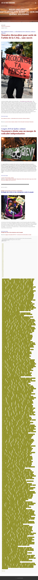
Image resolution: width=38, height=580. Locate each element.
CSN (8, 326)
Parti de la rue (25, 410)
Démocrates (33, 328)
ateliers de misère (5, 474)
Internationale (30, 370)
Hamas (10, 508)
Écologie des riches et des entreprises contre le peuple (12, 232)
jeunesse (16, 375)
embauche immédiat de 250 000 (12, 333)
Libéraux (20, 383)
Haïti (6, 366)
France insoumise (9, 350)
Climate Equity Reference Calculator (8, 483)
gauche (27, 357)
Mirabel (23, 399)
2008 (3, 261)
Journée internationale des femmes (14, 376)
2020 (3, 249)
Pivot (25, 414)
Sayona (13, 442)
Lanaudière (33, 380)
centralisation (27, 305)
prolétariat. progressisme (30, 542)
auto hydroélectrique (20, 292)
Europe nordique (23, 335)
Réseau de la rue (16, 434)
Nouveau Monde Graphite (7, 405)
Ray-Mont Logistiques (6, 546)
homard (8, 367)
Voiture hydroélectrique (12, 565)
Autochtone (31, 292)
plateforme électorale (17, 418)
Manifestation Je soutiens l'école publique (17, 391)
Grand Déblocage (17, 361)
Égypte (25, 491)
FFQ (23, 348)
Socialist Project (13, 554)
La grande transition (9, 379)
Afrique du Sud (27, 469)
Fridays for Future (14, 353)
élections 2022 (11, 340)
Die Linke (4, 331)
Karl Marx (27, 378)
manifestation (30, 389)
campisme (12, 302)
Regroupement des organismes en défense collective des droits (13, 547)
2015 (3, 254)
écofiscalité (22, 121)
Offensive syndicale (29, 406)
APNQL (4, 288)
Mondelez (26, 526)
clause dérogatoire (15, 309)
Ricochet (11, 439)
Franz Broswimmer (19, 352)
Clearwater (27, 309)
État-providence (11, 345)
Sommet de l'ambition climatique (8, 448)
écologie (15, 337)
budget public (21, 300)
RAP (28, 545)
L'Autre (4, 379)
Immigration (32, 511)
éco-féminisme (18, 336)
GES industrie (33, 503)
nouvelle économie (6, 406)
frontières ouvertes (6, 356)
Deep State (14, 327)
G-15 (21, 356)
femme (11, 496)
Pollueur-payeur (20, 422)
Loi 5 (22, 386)
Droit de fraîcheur (19, 332)
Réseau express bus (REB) (7, 550)
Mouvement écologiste (11, 401)
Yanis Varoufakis (5, 567)
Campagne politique (6, 302)
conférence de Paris (25, 316)
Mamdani (25, 389)
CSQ (10, 326)
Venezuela (23, 564)
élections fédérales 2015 (26, 340)
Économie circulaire (21, 337)
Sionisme (8, 444)
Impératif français (5, 512)
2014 (3, 255)
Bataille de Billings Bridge (22, 294)
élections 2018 (5, 340)
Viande (27, 564)
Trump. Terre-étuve (24, 460)
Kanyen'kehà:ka (5, 516)
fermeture (4, 348)
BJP (23, 296)
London (32, 518)
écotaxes (20, 339)
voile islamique (19, 465)
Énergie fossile (5, 343)
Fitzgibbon (13, 349)
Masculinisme (19, 395)
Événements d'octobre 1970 (22, 495)
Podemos (10, 421)
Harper (20, 508)
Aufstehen (27, 290)
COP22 (30, 320)
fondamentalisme (22, 349)
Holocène (4, 367)
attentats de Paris (21, 290)
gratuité (25, 504)
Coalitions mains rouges (15, 314)
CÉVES (31, 305)
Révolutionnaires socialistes (7, 551)
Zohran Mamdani (31, 466)
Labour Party (25, 380)
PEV (32, 413)
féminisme (19, 348)
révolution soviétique (14, 438)
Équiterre (10, 344)
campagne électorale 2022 (26, 301)
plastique (29, 417)
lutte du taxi (11, 389)
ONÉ (7, 408)
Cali (3, 301)
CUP (16, 326)
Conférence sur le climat (27, 483)
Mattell (24, 395)
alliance (12, 283)
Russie (11, 440)
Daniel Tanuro (28, 326)
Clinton (27, 310)
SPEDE (26, 449)
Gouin (3, 361)
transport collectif (20, 457)
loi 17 (25, 386)
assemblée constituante (17, 289)
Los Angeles (10, 388)
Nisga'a (10, 404)
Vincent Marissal (5, 465)
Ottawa (31, 408)
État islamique (32, 344)
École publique (10, 337)
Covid (13, 323)
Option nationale (18, 408)
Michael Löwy (9, 397)
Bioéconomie (19, 296)
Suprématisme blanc (19, 556)
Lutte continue (27, 388)
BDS (3, 296)
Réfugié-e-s (10, 432)
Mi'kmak (31, 396)
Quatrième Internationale (7, 543)
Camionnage (13, 478)
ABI (3, 280)
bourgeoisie (17, 298)
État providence (5, 345)
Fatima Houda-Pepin (6, 496)
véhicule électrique (20, 462)
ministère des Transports (16, 399)
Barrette (15, 294)
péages (6, 234)
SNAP (13, 444)
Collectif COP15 (29, 314)
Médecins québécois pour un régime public (9, 525)
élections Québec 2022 (23, 341)
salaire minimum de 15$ (15, 552)
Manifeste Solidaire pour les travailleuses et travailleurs (22, 392)
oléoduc (4, 408)
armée (32, 288)
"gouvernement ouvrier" (15, 279)
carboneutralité (5, 305)
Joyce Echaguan (32, 515)
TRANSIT (10, 559)
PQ (10, 423)
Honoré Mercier (13, 367)
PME (6, 421)
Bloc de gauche (30, 296)
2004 (3, 265)
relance (23, 430)
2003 (3, 266)
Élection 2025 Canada (30, 491)
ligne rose (13, 384)
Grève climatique (20, 363)
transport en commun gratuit (15, 560)
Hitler (16, 366)
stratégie (29, 451)
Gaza (18, 358)
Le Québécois (32, 517)
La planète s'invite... (6, 517)
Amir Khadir (10, 285)
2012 (3, 257)
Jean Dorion (28, 374)
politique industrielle (6, 422)
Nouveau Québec (15, 405)
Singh (30, 443)
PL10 (31, 414)
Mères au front (19, 396)
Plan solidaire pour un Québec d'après (26, 101)
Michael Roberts (15, 397)
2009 (3, 260)
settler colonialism (14, 443)
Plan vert (25, 417)
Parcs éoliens (5, 533)
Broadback (21, 298)
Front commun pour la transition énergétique (10, 354)
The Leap (25, 455)
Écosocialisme (20, 491)
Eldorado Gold (11, 490)
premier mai (16, 539)
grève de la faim (26, 363)
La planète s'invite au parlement (26, 379)
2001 (3, 268)
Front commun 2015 (6, 500)
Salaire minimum (19, 440)
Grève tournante (16, 365)
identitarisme (11, 369)
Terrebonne (4, 455)
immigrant (22, 511)
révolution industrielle (6, 438)
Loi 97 (20, 387)
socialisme (28, 444)
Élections (29, 339)
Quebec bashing (27, 427)
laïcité (29, 380)
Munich (21, 528)
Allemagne (8, 283)
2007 (3, 262)
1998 (3, 271)
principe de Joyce (13, 425)
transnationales (13, 457)
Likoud (18, 384)
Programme (4, 426)
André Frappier (15, 285)
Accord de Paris (11, 280)
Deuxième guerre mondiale (29, 327)
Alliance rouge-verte (29, 283)
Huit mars (25, 367)
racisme (26, 429)
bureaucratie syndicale (6, 478)
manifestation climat (6, 391)
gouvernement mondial (9, 361)
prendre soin (13, 180)
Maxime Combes (5, 396)
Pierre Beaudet (7, 534)
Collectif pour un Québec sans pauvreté (9, 315)
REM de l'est (31, 430)
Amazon (23, 284)
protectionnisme (15, 427)
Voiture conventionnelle (27, 465)
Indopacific (10, 370)
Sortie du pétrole (17, 448)
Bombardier (22, 297)
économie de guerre (28, 337)
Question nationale (15, 543)
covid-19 (16, 323)
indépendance (19, 179)
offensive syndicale (13, 530)
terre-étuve (19, 453)
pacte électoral (13, 409)
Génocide (9, 359)
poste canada (5, 539)
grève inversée (5, 365)
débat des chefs (32, 487)
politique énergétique (16, 538)
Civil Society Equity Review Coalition (25, 307)
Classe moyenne (8, 309)
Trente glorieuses (5, 460)
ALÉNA (4, 283)
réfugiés (14, 432)
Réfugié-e (27, 548)
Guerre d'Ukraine (5, 508)
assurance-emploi (5, 290)
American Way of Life (29, 284)
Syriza (29, 452)
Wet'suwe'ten (10, 466)
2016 (3, 253)
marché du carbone (31, 393)
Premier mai (15, 423)
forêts (32, 349)
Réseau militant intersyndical (15, 435)
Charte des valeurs (30, 481)
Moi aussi (25, 400)
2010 (3, 259)
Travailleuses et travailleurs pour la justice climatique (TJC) (12, 563)
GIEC (19, 359)
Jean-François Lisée (30, 513)
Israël (9, 374)
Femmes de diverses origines (19, 496)
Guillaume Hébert (31, 365)
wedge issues (7, 180)
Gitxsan (22, 359)
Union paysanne (11, 461)
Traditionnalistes (23, 456)
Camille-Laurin (7, 301)
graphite (4, 362)
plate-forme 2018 (14, 535)
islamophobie (5, 374)
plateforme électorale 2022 (27, 418)
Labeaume (14, 380)
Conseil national (12, 319)
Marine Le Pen (10, 395)
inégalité (4, 513)
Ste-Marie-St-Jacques (16, 451)
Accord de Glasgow (15, 468)
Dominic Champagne (22, 331)
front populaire (26, 354)
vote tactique (19, 565)
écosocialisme (12, 339)
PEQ (27, 533)
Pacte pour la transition (20, 409)
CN (29, 310)
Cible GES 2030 (12, 307)
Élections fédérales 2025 (6, 494)
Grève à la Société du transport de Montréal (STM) (14, 505)
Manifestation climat (6, 521)
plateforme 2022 (10, 418)
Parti (14, 410)
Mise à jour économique (29, 399)
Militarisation (9, 399)
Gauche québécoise (6, 358)
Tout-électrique (16, 456)
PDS (18, 413)
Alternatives (18, 284)
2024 (3, 245)
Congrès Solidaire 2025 (17, 318)
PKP (28, 414)
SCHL (20, 442)
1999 (3, 270)
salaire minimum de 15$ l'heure (29, 440)
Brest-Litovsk (16, 477)
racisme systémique (32, 429)
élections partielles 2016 (14, 341)
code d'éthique (23, 314)
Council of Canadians (30, 322)
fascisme (10, 346)
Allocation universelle (25, 472)
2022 (3, 247)
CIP (17, 307)
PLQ (30, 419)
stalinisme (4, 451)
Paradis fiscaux (5, 410)
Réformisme (4, 432)
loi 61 (32, 386)
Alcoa (25, 281)
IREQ (17, 513)
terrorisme (9, 455)
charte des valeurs (5, 306)
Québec (32, 427)
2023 (3, 246)
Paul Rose (26, 412)
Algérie (25, 470)
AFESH (4, 281)
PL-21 (19, 534)
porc (25, 422)
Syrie (29, 556)
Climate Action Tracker (20, 310)
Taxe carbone (11, 558)
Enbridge (16, 490)
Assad (11, 289)
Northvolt (20, 404)
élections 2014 (13, 492)
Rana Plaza (24, 545)
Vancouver (14, 462)
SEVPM (26, 552)
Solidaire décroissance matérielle (12, 447)
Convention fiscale (10, 485)
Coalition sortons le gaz (6, 314)
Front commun (20, 353)
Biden (10, 296)
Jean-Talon (12, 375)
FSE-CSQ (11, 356)
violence (31, 564)
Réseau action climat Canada (7, 434)
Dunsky (30, 332)
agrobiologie (17, 281)
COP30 (11, 486)
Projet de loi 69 (10, 426)
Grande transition (31, 361)
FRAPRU (24, 352)
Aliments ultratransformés (17, 472)
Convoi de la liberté (18, 485)
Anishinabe (26, 121)
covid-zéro (20, 323)
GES (29, 358)
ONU (14, 408)
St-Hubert (32, 555)
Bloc (26, 296)
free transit (29, 352)
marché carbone (24, 393)
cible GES (7, 307)
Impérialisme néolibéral (24, 512)
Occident (30, 529)
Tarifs (3, 453)
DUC (27, 332)
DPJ (32, 331)
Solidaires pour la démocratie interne (25, 447)
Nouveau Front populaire (27, 404)
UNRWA (21, 461)
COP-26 (15, 320)
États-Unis (11, 495)
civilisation (33, 307)
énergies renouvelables (27, 343)
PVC (22, 427)
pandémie (31, 409)
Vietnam (17, 464)
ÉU (20, 345)
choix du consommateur (30, 306)
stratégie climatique (6, 452)
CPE (31, 323)
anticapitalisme (26, 473)
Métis (24, 396)
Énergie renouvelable (12, 343)
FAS (6, 346)
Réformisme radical (21, 548)
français (21, 350)
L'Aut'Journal (33, 378)
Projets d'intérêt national (31, 426)
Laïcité (17, 517)
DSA (24, 332)
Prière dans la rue (5, 541)
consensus (4, 485)
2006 (3, 263)
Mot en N (9, 528)
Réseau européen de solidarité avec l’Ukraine (27, 434)
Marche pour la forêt (17, 393)
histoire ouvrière (15, 509)
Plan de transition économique (7, 417)
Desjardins (19, 327)
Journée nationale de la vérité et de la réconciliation (11, 378)
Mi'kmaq (4, 397)
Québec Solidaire (8, 179)
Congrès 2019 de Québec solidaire (7, 177)
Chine (11, 306)
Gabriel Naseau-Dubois (6, 357)
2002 (3, 267)
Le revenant (4, 518)
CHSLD (4, 307)
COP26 (34, 320)
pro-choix (29, 541)
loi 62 (3, 387)
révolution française (28, 436)
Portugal (4, 423)
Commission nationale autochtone (8, 316)
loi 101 (29, 518)
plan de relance (8, 121)
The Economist (14, 455)
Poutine (8, 423)
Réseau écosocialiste (6, 435)
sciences (22, 552)
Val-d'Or (4, 462)
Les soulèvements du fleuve (7, 383)
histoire (24, 508)
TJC (28, 455)
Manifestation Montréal (29, 391)
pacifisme (7, 409)
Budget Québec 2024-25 (28, 300)
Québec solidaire (14, 121)
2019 (3, 250)
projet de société (16, 426)
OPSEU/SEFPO (5, 568)
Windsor (15, 466)
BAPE (8, 294)
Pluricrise (33, 419)
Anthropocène (21, 473)
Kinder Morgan (11, 516)
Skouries (30, 552)
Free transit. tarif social (6, 353)
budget (26, 298)
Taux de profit (8, 453)
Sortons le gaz (30, 448)
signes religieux (25, 443)
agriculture (11, 470)
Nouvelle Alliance (29, 405)
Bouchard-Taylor (10, 298)
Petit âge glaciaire (28, 413)
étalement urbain (26, 344)
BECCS (6, 296)
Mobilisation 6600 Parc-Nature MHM (13, 400)
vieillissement (12, 464)
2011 (3, 258)
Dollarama (16, 331)
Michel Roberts (33, 397)
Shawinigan (20, 443)
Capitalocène (29, 303)
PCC (10, 413)
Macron (16, 389)
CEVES (19, 481)
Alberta (21, 281)
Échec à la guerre (11, 336)
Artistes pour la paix (6, 289)
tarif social (33, 452)
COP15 (19, 320)
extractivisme (30, 335)
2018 (3, 251)
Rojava (32, 439)
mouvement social (19, 401)
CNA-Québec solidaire (6, 311)
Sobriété (16, 444)
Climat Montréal (5, 310)
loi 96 (16, 387)
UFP (12, 564)
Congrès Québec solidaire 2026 (8, 318)
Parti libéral (30, 410)
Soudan (4, 449)
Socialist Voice (19, 554)
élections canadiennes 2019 (21, 492)
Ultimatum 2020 (5, 461)
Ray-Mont (10, 430)
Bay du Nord (21, 475)
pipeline (12, 534)
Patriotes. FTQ (16, 412)
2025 (3, 244)
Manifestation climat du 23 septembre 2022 (17, 521)
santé (7, 442)
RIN (14, 439)
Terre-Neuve (29, 453)
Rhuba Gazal (29, 438)
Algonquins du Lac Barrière (7, 472)
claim (3, 309)
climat (32, 309)
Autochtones (5, 293)
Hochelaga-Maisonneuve (31, 366)
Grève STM (18, 507)
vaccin (31, 461)
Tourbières (11, 456)
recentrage (14, 430)
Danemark (23, 326)
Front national (20, 354)
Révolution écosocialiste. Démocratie (18, 436)
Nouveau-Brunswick (22, 405)
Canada (16, 302)
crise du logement (32, 324)
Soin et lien (25, 554)
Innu (18, 370)
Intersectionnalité (12, 371)
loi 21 (28, 386)
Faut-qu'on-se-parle (16, 346)
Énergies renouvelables (28, 494)
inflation (14, 370)
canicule (4, 303)
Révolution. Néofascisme (29, 550)
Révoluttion (14, 551)
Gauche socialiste (13, 358)
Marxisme (16, 524)
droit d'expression (12, 332)
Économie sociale (5, 339)
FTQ (18, 356)
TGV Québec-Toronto (22, 558)
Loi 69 (10, 387)
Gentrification (25, 358)
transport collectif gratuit (28, 457)
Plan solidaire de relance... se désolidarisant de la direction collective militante (15, 118)
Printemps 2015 (12, 541)
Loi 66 (7, 387)
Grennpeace (4, 363)
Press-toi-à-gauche (27, 423)
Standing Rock (9, 451)
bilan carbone (33, 475)
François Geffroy (26, 350)
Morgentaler (4, 528)
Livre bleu (28, 384)
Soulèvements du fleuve (10, 449)
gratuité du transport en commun (12, 362)
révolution (22, 435)
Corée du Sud (19, 322)
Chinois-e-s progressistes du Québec (19, 306)
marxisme (20, 524)
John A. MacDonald (28, 375)
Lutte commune (20, 388)
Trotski (11, 460)
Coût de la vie (5, 323)
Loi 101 (26, 387)
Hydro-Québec (30, 367)
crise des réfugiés (25, 324)
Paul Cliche (22, 412)
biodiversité (14, 296)
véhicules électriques (28, 462)
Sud (10, 452)
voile (15, 465)
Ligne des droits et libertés (7, 384)
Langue (20, 517)
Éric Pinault (20, 344)
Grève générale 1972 (6, 507)
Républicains (26, 432)
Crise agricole (5, 324)
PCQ (13, 413)
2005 (3, 264)
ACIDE (30, 280)
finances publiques (11, 498)
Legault (29, 382)
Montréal (30, 400)
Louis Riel (15, 388)
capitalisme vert (23, 303)
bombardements (16, 297)
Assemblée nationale (26, 289)
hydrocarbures (5, 369)
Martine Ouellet (10, 524)
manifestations (5, 392)
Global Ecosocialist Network (9, 504)
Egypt (3, 490)
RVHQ (14, 440)
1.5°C (21, 279)
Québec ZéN (21, 429)
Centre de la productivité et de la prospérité (9, 481)
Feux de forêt (9, 348)
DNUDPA (11, 331)
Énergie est (30, 341)
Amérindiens (4, 285)
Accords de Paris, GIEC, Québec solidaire (9, 469)
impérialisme (21, 369)
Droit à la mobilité (5, 332)
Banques (4, 294)
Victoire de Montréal (6, 464)
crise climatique (18, 324)
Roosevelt (4, 440)
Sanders (4, 442)
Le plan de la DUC (23, 382)
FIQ (9, 349)
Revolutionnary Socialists (6, 548)
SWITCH (14, 234)
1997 (3, 272)
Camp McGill (19, 301)
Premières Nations (23, 539)
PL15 (34, 414)
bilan (29, 475)
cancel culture (29, 302)
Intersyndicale (18, 371)
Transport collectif (16, 559)
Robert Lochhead (26, 439)
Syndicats (25, 452)
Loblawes (11, 386)
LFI (13, 383)
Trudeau (14, 460)
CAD (34, 300)
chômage (11, 482)
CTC (13, 326)
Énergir (33, 343)
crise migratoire (12, 487)
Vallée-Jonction (8, 462)
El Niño (7, 490)
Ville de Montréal (22, 464)
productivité (32, 425)
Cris (33, 323)
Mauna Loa (28, 395)
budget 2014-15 (22, 477)
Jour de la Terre (5, 376)
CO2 (11, 311)
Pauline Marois (32, 412)
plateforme (4, 418)
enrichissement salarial (6, 335)
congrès (31, 316)
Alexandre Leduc (30, 281)
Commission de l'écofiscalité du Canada (23, 234)
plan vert (31, 534)
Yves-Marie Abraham (21, 466)
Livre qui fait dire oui (6, 386)
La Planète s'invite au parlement (25, 516)
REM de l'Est (29, 547)
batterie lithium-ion (30, 294)
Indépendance (31, 512)
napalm (31, 401)
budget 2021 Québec (6, 300)
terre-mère (24, 453)
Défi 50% (28, 328)
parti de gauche (19, 410)
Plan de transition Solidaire (18, 417)
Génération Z (5, 359)
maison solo (20, 389)
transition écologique (6, 457)
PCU (15, 413)
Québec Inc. (9, 429)
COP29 (7, 322)
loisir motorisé (5, 388)
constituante (32, 319)
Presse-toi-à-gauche (6, 425)
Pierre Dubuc (14, 414)
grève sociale (11, 365)
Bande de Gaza (15, 475)
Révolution (22, 550)
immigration (16, 369)
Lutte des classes (5, 389)
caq (9, 479)
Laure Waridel (5, 382)
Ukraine (29, 460)
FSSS (15, 356)
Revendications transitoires (17, 431)
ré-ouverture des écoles (26, 431)
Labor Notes (19, 380)
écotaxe (16, 339)
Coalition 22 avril (16, 311)
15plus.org (29, 279)
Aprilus (18, 288)
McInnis (10, 396)
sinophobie (4, 444)
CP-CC (25, 323)
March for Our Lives (6, 279)
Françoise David (11, 352)
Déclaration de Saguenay (7, 328)
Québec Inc (4, 429)
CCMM (18, 305)
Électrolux (22, 494)
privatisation (19, 425)
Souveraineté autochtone (19, 449)
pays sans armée (33, 179)
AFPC (7, 281)
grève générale (33, 363)
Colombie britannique (20, 315)
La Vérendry (9, 380)
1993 (3, 274)
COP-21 (12, 320)
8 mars (25, 279)
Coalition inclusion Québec (25, 313)
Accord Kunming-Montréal (19, 280)
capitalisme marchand (15, 303)
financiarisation (18, 498)
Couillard (23, 322)
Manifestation (20, 520)
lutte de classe (33, 388)
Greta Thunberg (10, 363)
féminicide (14, 348)
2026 (3, 243)
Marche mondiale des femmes (7, 393)
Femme (22, 346)
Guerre (26, 365)
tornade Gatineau (5, 456)
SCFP (17, 442)
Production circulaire (25, 425)
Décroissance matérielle (21, 328)
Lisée (21, 384)
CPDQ (28, 323)
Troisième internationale (26, 563)
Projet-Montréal (23, 426)
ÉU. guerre (23, 345)
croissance (4, 326)
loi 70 (13, 387)
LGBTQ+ (16, 383)
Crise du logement (5, 487)
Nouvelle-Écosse (12, 406)
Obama (23, 406)
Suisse (17, 452)
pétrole (4, 414)
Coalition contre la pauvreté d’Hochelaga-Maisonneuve (11, 313)
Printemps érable (18, 541)
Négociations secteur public (7, 529)
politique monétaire (13, 422)
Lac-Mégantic (12, 517)
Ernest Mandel (13, 335)
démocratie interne (25, 179)
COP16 (23, 320)
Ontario (10, 408)
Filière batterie (27, 348)
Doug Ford (29, 331)
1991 (3, 276)
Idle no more (17, 511)
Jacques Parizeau (14, 374)
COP (8, 320)
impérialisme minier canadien (14, 512)
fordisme (28, 349)
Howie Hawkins (19, 367)
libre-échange (26, 383)
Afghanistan (22, 469)
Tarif (7, 558)
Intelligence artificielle (23, 370)
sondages (17, 555)
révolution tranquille (22, 438)
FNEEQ (17, 349)
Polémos (20, 421)
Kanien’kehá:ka (22, 378)
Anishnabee (30, 285)
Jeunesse (8, 515)
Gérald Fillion (15, 359)
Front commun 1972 (27, 353)
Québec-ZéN (11, 545)
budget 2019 (30, 298)
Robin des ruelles (20, 551)
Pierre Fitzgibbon (20, 414)
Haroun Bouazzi (11, 366)
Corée (14, 322)
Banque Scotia (30, 293)
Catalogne (14, 305)
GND (28, 359)
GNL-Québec (32, 359)
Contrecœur (4, 320)
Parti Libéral (16, 533)
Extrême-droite (5, 336)
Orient (24, 408)
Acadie (6, 280)
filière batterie (5, 498)
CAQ (19, 121)
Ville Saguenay (29, 464)
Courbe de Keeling (16, 486)
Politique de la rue (31, 537)
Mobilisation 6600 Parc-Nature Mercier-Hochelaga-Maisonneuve (13, 526)
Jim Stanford (22, 375)
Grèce (15, 363)
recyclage (19, 430)
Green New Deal (21, 362)
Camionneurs (13, 301)
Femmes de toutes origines (29, 346)
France (4, 350)
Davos (10, 327)
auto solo (26, 292)
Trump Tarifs (8, 564)
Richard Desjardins (6, 439)
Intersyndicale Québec (25, 371)
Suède (14, 452)
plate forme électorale (6, 535)
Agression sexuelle (5, 470)
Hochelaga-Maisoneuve (22, 366)
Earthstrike (4, 333)
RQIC (8, 440)
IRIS (19, 513)
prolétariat (4, 427)
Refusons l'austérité (14, 546)
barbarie (11, 294)
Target (4, 558)
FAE (27, 345)
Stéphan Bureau (23, 451)
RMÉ (21, 439)
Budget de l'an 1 (29, 477)
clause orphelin (22, 309)
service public (30, 442)
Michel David (21, 397)
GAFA (12, 357)
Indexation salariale (28, 369)
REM (26, 430)
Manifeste (10, 392)
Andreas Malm (10, 473)
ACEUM (26, 280)
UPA (24, 461)
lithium (24, 384)
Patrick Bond (11, 412)
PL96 (22, 534)
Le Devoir (9, 382)
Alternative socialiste (12, 284)
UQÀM (28, 461)
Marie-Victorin (5, 524)
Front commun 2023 (21, 500)
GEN (21, 358)
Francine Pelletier (16, 350)
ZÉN (26, 466)
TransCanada (29, 456)
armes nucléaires (27, 288)
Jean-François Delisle (6, 375)
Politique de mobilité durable (7, 538)
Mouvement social (15, 528)
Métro (28, 396)
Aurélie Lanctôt (32, 290)
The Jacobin (20, 455)
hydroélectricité (11, 511)
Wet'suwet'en (31, 565)
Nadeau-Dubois (26, 401)
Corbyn (11, 322)
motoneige (4, 401)
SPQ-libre (29, 449)
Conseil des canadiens (26, 318)
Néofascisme (15, 529)
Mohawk (21, 400)
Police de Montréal (26, 421)
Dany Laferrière (5, 327)
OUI (34, 408)
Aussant (4, 292)
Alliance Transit (5, 284)
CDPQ (24, 479)
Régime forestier (19, 432)
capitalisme (31, 478)
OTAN (27, 408)
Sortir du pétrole (23, 448)
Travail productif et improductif (27, 560)
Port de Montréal (30, 422)
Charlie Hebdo (23, 481)
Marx (15, 395)
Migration (4, 399)
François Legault (5, 352)
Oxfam (4, 409)
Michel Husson (26, 397)
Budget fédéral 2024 (14, 300)
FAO (31, 495)
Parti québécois (5, 412)
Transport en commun (6, 560)
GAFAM (15, 357)
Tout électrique (5, 559)
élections (8, 492)
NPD (20, 406)
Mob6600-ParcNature (25, 525)
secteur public (24, 442)
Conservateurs (26, 319)
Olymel (27, 530)
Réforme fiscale (14, 548)
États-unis (17, 345)
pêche (7, 414)
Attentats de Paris (17, 474)
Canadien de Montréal (22, 302)
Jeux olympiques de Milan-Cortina (17, 515)
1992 (3, 275)
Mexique (14, 396)
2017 (3, 252)
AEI (32, 280)
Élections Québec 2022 (15, 494)
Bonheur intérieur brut (29, 297)
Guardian (22, 365)
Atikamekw (31, 121)
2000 (3, 269)
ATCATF (11, 290)
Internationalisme (5, 371)
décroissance (14, 328)
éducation (25, 339)
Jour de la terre (26, 515)
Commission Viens (18, 316)
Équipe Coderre (5, 344)
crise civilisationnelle (11, 324)
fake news (3, 180)
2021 (3, 248)
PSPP (20, 427)
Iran (14, 513)
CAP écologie (8, 303)
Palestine (27, 409)
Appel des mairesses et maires (11, 288)
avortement (10, 475)
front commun (17, 499)
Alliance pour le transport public (20, 283)
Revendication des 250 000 (7, 431)
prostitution (9, 427)
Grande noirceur (24, 361)
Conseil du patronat (6, 319)
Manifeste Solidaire (6, 522)
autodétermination (11, 293)
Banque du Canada (24, 293)
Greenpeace (32, 362)
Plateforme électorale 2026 (7, 419)
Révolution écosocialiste (6, 436)
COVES (9, 323)
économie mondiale (6, 491)
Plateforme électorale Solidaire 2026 (8, 537)
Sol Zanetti (4, 447)
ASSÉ (31, 289)
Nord (16, 404)
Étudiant (15, 495)
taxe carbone (14, 453)
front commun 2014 (24, 499)
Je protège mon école (21, 374)
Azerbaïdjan (17, 293)
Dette (23, 327)
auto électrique (13, 292)
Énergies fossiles (19, 343)
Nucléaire (25, 529)
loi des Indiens (31, 387)
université (17, 461)
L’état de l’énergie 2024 (12, 520)
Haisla (3, 366)
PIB (10, 414)
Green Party (27, 362)
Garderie (4, 503)
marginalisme (5, 395)
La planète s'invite (17, 379)
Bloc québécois (5, 297)
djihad (8, 331)
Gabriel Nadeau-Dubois (26, 356)
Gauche (8, 503)
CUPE (19, 326)
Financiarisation (5, 349)
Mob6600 (4, 400)
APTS (22, 288)
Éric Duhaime (15, 344)
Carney (10, 305)
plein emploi (17, 419)
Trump (18, 460)
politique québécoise (24, 538)
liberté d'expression (11, 518)
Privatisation (25, 541)
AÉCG (18, 469)
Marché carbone (23, 522)
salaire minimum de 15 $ (6, 552)
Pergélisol (22, 413)
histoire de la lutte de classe (7, 509)
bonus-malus (5, 298)
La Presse (4, 380)
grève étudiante (25, 505)
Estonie (18, 335)
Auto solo (27, 474)
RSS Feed (3, 570)
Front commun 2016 (13, 500)
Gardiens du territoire (21, 357)
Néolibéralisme (5, 404)
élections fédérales (18, 340)
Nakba (24, 528)
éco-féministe (24, 336)
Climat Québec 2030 (12, 310)
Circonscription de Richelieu (18, 482)
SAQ (10, 442)
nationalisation (29, 528)
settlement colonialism (6, 443)
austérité (7, 292)
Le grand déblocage (16, 382)
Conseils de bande (20, 319)
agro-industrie (11, 281)
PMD (3, 421)
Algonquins (29, 470)
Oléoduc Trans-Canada (21, 530)
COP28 (4, 322)
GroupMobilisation (24, 507)
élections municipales (6, 341)
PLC (13, 419)
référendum (33, 431)
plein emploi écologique (24, 419)
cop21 (27, 320)
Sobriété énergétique (22, 444)
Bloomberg (10, 297)
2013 (3, 256)
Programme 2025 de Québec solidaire (14, 542)
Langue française (26, 517)
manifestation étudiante (30, 521)
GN (25, 359)
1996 (3, 273)
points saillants (15, 421)
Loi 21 (25, 518)
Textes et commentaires (5, 21)
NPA (17, 406)
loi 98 (23, 387)
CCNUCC (22, 305)
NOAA (13, 404)
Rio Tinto (18, 439)
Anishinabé (25, 285)
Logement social (17, 386)
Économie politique (13, 491)
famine (4, 346)
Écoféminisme (30, 336)
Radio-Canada (5, 430)
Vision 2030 (11, 465)
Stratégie (9, 556)
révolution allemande (29, 435)
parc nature (10, 410)
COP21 (30, 485)
